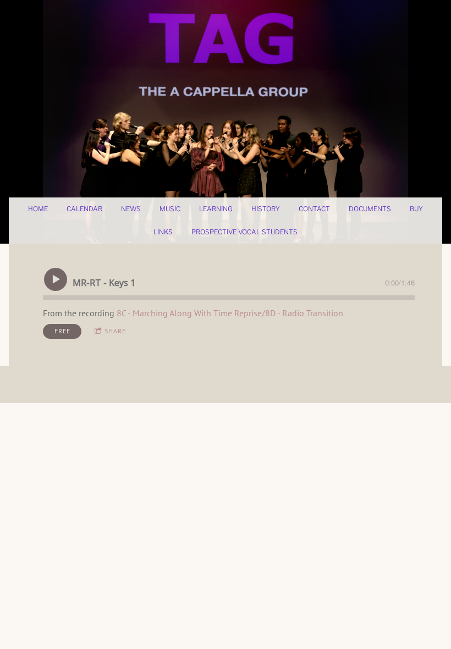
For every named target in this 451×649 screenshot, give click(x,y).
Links (163, 232)
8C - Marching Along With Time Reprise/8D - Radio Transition (230, 312)
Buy (416, 209)
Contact (314, 209)
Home (38, 209)
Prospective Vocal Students (244, 232)
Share (115, 331)
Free (62, 331)
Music (170, 209)
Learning (216, 209)
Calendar (84, 209)
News (131, 209)
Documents (370, 209)
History (265, 209)
